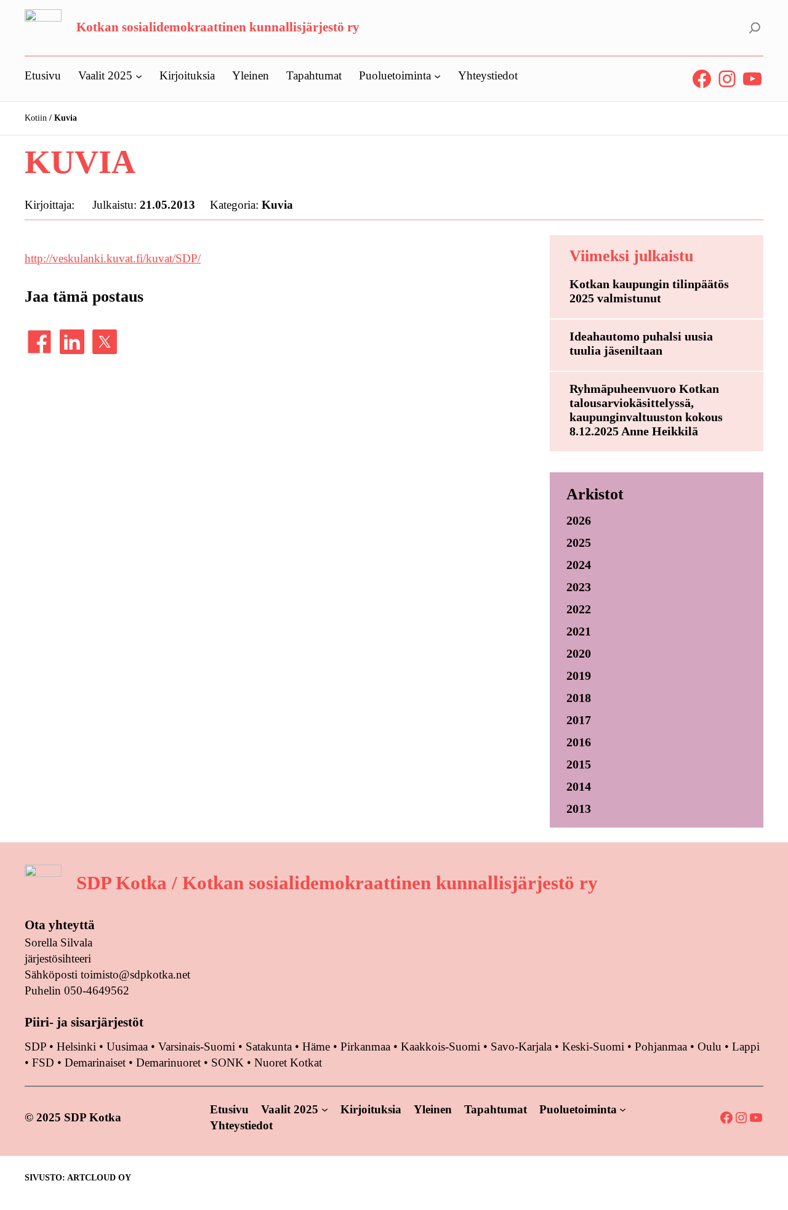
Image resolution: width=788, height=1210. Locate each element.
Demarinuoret (168, 1062)
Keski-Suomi (593, 1046)
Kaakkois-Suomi (440, 1046)
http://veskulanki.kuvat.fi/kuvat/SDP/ (113, 258)
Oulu (710, 1046)
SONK (227, 1062)
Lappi (746, 1046)
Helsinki (78, 1046)
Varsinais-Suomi (196, 1046)
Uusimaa (127, 1046)
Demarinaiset (95, 1062)
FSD (43, 1062)
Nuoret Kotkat (288, 1062)
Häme (317, 1046)
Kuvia (277, 204)
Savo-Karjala (521, 1046)
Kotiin (36, 118)
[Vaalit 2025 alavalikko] (138, 75)
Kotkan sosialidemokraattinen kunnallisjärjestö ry (218, 27)
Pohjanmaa (662, 1046)
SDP (35, 1046)
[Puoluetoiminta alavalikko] (437, 75)
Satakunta (269, 1046)
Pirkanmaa (365, 1046)
